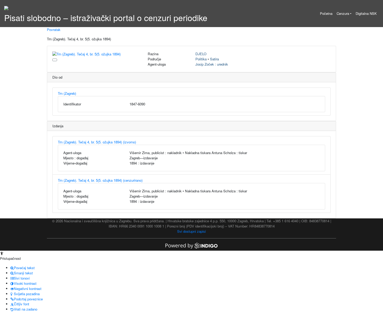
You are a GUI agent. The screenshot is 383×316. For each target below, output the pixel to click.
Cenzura (343, 13)
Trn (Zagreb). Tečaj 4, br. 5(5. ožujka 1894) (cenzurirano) (100, 180)
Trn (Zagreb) (67, 93)
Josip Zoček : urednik (211, 64)
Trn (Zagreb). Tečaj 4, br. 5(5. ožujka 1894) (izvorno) (97, 142)
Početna (326, 13)
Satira (214, 58)
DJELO (200, 53)
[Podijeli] (54, 60)
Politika (201, 58)
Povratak (53, 29)
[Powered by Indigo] (191, 245)
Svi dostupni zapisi (191, 231)
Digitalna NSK (366, 13)
